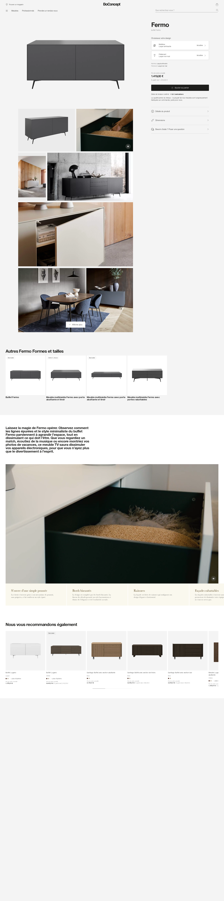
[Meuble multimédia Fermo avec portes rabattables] (147, 375)
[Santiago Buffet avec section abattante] (106, 650)
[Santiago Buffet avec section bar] (188, 650)
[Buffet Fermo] (25, 375)
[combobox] (187, 10)
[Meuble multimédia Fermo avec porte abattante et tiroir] (66, 375)
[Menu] (6, 10)
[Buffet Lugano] (25, 650)
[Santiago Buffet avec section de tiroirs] (147, 650)
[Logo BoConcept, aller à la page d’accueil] (112, 4)
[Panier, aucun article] (217, 4)
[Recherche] (217, 10)
